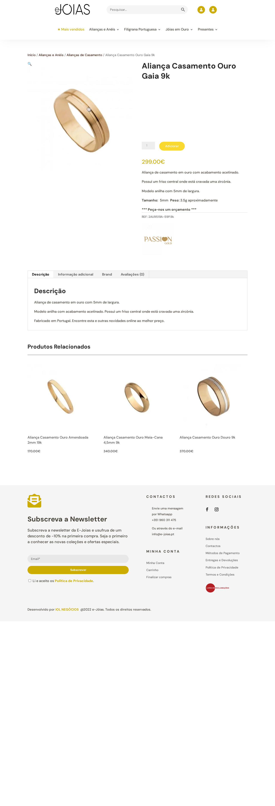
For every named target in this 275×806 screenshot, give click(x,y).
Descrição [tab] (40, 274)
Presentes (206, 29)
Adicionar (172, 146)
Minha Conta (155, 563)
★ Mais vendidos (70, 29)
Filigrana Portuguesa (140, 29)
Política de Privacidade (74, 581)
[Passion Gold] (158, 240)
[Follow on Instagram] (216, 509)
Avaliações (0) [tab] (132, 274)
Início (32, 55)
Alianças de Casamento (84, 55)
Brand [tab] (107, 274)
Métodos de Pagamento (223, 553)
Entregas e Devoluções (222, 560)
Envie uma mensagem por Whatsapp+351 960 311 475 (167, 514)
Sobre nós (213, 539)
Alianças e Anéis (102, 29)
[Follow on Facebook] (207, 509)
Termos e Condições (220, 574)
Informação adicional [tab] (75, 274)
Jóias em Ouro (177, 29)
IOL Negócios (67, 609)
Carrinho (152, 570)
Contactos (213, 546)
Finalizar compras (158, 577)
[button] (30, 64)
